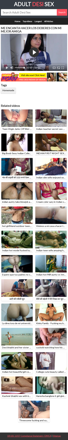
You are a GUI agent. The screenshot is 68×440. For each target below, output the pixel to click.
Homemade (8, 90)
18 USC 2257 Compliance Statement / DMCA (29, 436)
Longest (38, 21)
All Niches (48, 21)
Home (17, 21)
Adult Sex (34, 4)
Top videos (27, 21)
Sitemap (57, 436)
